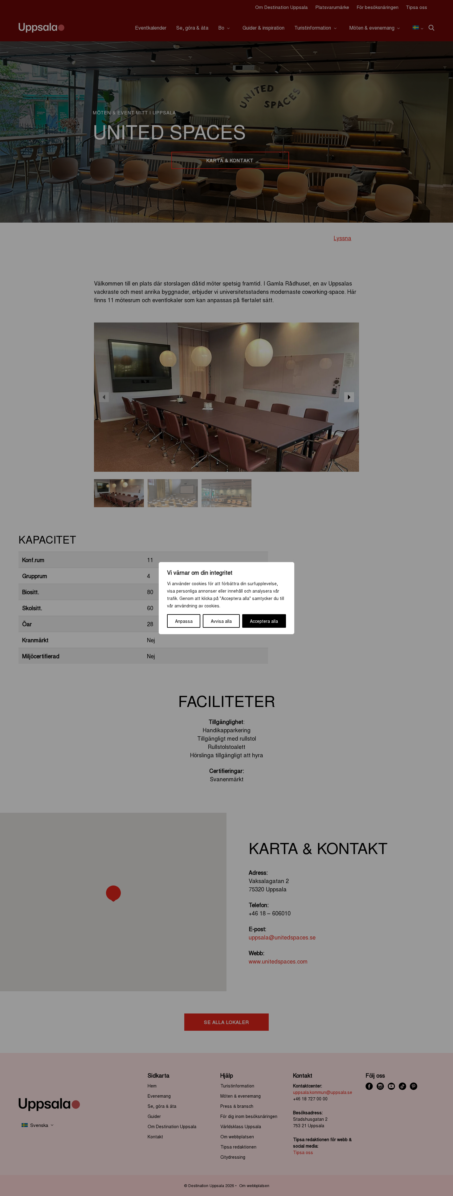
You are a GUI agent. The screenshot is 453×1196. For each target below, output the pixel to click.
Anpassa (184, 621)
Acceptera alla (264, 621)
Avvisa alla (221, 621)
